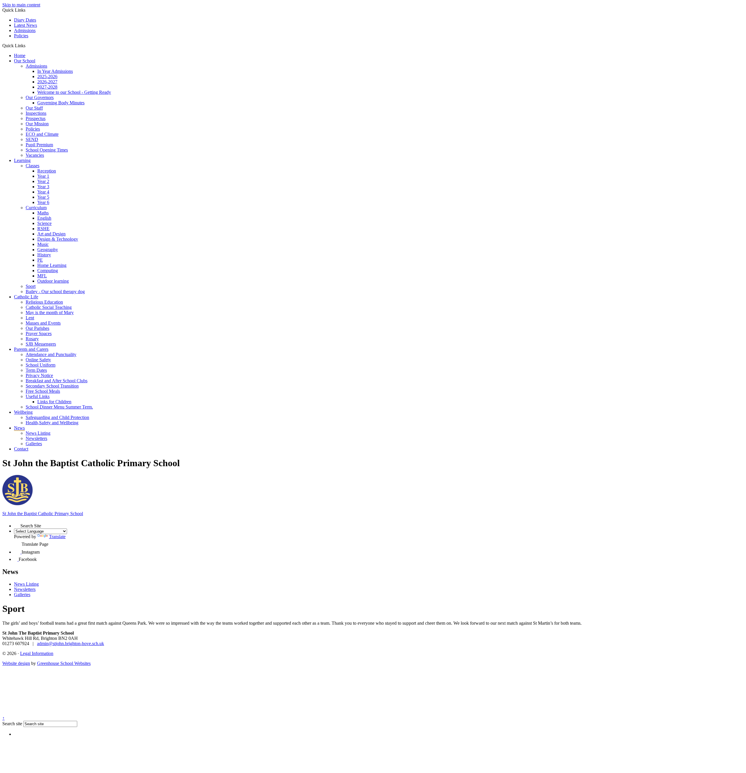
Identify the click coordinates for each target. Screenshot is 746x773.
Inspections (36, 113)
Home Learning (51, 265)
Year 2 (43, 181)
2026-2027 (47, 81)
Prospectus (35, 118)
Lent (30, 317)
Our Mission (37, 123)
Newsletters (36, 438)
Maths (43, 212)
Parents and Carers (31, 349)
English (44, 218)
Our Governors (40, 97)
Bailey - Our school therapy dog (55, 291)
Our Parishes (37, 328)
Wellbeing (23, 412)
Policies (21, 35)
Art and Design (51, 233)
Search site (12, 723)
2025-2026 (47, 76)
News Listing (38, 433)
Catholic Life (26, 296)
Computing (47, 270)
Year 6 (43, 202)
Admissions (25, 30)
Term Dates (36, 370)
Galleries (34, 443)
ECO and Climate (42, 134)
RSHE (43, 228)
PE (40, 260)
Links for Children (54, 401)
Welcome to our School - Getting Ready (74, 92)
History (44, 254)
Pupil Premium (39, 144)
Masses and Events (43, 323)
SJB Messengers (41, 343)
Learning (22, 160)
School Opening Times (47, 149)
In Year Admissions (55, 71)
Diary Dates (25, 19)
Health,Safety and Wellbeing (52, 422)
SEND (32, 139)
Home (19, 55)
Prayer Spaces (39, 333)
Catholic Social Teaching (49, 307)
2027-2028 (47, 86)
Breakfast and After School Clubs (56, 380)
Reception (46, 170)
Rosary (32, 338)
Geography (47, 249)
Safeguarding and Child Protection (57, 417)
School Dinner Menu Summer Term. (59, 406)
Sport (31, 286)
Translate (57, 536)
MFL (42, 275)
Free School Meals (43, 391)
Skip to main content (21, 4)
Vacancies (35, 155)
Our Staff (34, 107)
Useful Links (38, 396)
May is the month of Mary (50, 312)
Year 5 (43, 197)
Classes (32, 165)
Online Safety (38, 359)
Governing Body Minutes (61, 102)
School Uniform (40, 364)
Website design (16, 663)
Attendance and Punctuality (51, 354)
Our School (24, 60)
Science (44, 223)
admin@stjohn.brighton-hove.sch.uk (70, 643)
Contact (21, 448)
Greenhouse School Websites (64, 663)
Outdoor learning (53, 281)
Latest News (25, 25)
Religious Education (44, 302)
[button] (28, 45)
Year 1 (43, 176)
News (19, 427)
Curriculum (36, 207)
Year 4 (43, 191)
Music (43, 244)
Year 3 (43, 186)
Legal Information (36, 653)
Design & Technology (57, 239)
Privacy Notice (39, 375)
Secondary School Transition (52, 385)
